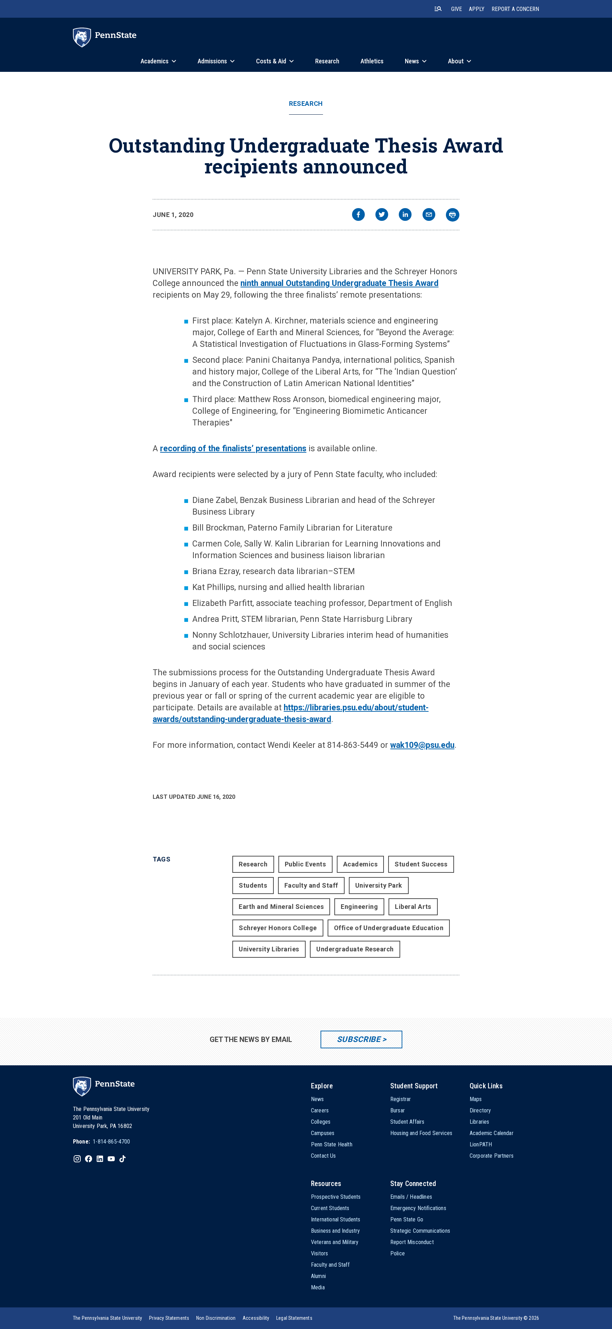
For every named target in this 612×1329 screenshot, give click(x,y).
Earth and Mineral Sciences (281, 906)
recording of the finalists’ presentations (233, 448)
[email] (429, 215)
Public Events (305, 864)
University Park (378, 885)
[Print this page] (452, 215)
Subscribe (358, 1039)
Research (306, 103)
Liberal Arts (413, 906)
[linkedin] (405, 215)
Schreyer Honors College (278, 928)
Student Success (421, 864)
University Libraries (269, 949)
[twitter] (381, 215)
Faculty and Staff (311, 885)
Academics (360, 864)
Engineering (359, 906)
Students (253, 885)
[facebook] (358, 215)
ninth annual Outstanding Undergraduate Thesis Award (339, 283)
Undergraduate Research (355, 949)
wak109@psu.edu (422, 745)
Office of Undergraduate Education (389, 928)
